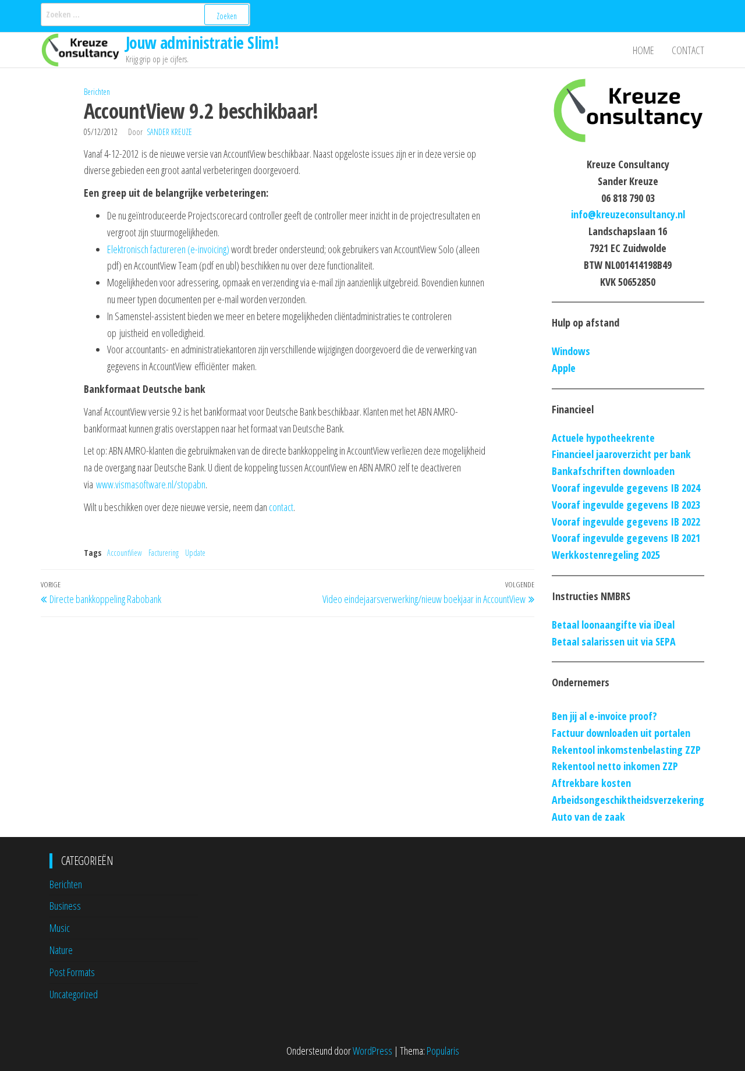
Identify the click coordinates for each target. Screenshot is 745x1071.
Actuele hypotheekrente (603, 438)
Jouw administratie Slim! (202, 42)
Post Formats (72, 972)
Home (643, 50)
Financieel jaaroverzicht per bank (621, 454)
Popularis (443, 1051)
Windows (571, 351)
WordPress (372, 1051)
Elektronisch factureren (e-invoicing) (168, 249)
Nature (61, 950)
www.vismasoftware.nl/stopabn (150, 484)
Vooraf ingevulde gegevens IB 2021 (626, 538)
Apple (564, 368)
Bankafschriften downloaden (613, 471)
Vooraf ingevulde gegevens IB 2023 (626, 505)
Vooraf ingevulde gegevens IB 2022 (626, 522)
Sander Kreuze (169, 131)
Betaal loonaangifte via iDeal (613, 625)
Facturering (163, 552)
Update (195, 552)
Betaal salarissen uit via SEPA (614, 641)
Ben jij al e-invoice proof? (604, 716)
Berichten (97, 91)
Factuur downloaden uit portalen (621, 733)
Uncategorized (73, 994)
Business (65, 906)
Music (59, 928)
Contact (688, 50)
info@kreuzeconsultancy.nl (628, 214)
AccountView (124, 552)
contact (281, 507)
